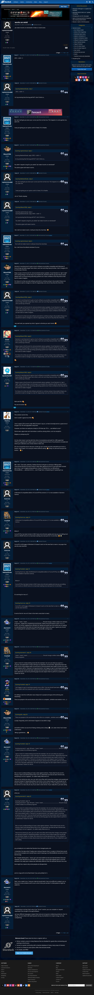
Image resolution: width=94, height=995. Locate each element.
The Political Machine (32, 975)
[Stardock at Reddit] (76, 80)
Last (67, 52)
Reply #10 (16, 330)
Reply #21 (16, 708)
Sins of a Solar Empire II (33, 971)
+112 (7, 383)
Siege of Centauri (31, 979)
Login (18, 9)
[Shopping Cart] (90, 2)
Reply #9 (17, 291)
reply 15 (27, 569)
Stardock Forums (37, 24)
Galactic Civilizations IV (33, 969)
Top (67, 55)
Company (58, 963)
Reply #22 (16, 738)
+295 (7, 528)
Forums (57, 981)
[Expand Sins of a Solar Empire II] (73, 48)
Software (16, 2)
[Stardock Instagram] (85, 77)
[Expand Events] (73, 54)
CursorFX (30, 18)
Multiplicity (3, 975)
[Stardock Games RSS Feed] (87, 80)
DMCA (52, 992)
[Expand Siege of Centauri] (73, 44)
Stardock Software (10, 18)
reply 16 (28, 603)
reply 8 (29, 336)
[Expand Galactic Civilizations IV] (73, 36)
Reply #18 (16, 618)
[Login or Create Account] (87, 2)
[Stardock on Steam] (88, 77)
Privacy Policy (38, 992)
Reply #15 (16, 511)
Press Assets (58, 975)
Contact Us (58, 979)
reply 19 (27, 684)
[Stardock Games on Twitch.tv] (83, 77)
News (35, 2)
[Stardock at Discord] (79, 80)
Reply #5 (17, 173)
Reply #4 (16, 145)
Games (22, 2)
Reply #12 (16, 411)
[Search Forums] (92, 2)
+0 (7, 430)
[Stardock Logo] (6, 2)
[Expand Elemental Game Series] (73, 34)
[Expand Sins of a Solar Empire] (73, 46)
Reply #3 (16, 117)
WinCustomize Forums (43, 55)
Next (64, 52)
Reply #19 (16, 646)
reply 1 (31, 89)
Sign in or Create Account (24, 953)
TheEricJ (7, 421)
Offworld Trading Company (34, 977)
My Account (85, 967)
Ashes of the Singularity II (33, 965)
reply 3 (31, 179)
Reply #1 (16, 55)
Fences (2, 971)
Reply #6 (17, 201)
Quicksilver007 (7, 376)
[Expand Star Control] (73, 50)
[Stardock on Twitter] (75, 77)
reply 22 (29, 796)
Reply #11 (16, 366)
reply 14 (28, 517)
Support (46, 2)
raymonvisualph (7, 30)
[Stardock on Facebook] (78, 77)
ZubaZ (7, 339)
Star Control (30, 973)
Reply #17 (16, 563)
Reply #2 (17, 83)
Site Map (56, 992)
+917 (7, 347)
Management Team (60, 969)
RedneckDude (7, 64)
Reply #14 (16, 489)
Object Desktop (4, 965)
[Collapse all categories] (91, 27)
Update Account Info (87, 975)
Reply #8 (16, 263)
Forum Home (7, 9)
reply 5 (29, 207)
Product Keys (85, 971)
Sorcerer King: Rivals (32, 981)
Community (29, 2)
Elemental (30, 967)
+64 (7, 806)
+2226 (7, 73)
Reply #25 (17, 906)
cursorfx (65, 45)
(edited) (50, 235)
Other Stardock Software (21, 18)
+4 (7, 39)
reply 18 (29, 652)
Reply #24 (16, 878)
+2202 (7, 163)
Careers (57, 971)
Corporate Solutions (5, 967)
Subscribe (89, 985)
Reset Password (86, 973)
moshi (7, 799)
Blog (40, 2)
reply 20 (25, 714)
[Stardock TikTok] (81, 80)
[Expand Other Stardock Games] (73, 42)
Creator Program (59, 977)
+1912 (7, 695)
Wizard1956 (7, 154)
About (57, 965)
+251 (7, 637)
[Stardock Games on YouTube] (80, 77)
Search (13, 9)
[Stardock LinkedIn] (84, 80)
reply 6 (30, 241)
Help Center (85, 965)
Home (3, 18)
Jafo (7, 688)
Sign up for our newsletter (59, 985)
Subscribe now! (82, 69)
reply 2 (30, 151)
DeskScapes (3, 973)
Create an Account (87, 969)
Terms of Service (46, 992)
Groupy (2, 977)
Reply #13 (16, 461)
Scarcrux (7, 499)
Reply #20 (16, 678)
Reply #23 (16, 790)
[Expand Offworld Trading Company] (73, 40)
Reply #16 (16, 541)
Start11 (2, 969)
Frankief (7, 521)
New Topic (64, 6)
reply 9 (29, 297)
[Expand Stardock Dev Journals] (73, 52)
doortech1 (7, 628)
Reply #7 (16, 235)
